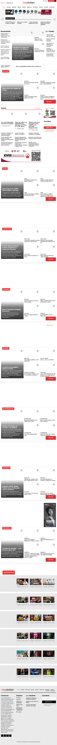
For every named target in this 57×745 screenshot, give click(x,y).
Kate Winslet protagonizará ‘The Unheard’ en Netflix (47, 554)
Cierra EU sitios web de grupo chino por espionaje (50, 35)
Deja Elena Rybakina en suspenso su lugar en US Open (47, 479)
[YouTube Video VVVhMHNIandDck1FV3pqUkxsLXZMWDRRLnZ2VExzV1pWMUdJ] (35, 654)
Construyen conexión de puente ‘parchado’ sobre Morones (32, 241)
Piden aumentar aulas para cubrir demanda (47, 256)
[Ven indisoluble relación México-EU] (48, 308)
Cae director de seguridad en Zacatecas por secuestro (50, 45)
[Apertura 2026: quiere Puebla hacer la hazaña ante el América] (12, 483)
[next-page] (54, 19)
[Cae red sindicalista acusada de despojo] (7, 116)
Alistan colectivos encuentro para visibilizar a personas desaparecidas (34, 125)
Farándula (26, 538)
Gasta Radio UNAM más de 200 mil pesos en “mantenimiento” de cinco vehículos (47, 375)
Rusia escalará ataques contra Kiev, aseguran (47, 420)
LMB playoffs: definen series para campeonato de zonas (31, 479)
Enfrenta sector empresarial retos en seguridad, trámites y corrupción (34, 144)
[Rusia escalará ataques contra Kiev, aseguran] (48, 413)
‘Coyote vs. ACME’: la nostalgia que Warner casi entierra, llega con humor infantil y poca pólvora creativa (31, 555)
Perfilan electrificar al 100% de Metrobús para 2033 (31, 194)
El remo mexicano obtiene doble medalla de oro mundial (47, 494)
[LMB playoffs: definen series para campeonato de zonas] (32, 472)
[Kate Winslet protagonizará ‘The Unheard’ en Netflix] (48, 547)
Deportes (26, 477)
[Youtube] (55, 66)
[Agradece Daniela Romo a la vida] (48, 533)
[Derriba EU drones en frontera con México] (23, 45)
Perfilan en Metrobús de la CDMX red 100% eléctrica (46, 180)
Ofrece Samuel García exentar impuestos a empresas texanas (10, 247)
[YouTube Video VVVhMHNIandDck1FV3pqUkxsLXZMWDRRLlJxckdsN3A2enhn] (48, 654)
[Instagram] (51, 66)
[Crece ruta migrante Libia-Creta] (32, 427)
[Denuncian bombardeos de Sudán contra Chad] (32, 413)
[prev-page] (2, 19)
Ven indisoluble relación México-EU (46, 315)
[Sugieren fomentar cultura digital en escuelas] (32, 90)
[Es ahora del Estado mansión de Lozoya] (40, 45)
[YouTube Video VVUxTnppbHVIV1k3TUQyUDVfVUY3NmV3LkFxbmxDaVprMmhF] (35, 672)
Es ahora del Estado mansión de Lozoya (33, 22)
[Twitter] (53, 66)
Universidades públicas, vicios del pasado (31, 360)
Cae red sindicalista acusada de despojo (7, 123)
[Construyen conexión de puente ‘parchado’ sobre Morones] (32, 233)
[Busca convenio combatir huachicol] (12, 304)
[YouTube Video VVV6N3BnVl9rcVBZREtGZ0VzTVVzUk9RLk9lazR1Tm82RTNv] (48, 636)
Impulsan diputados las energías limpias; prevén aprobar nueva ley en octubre (21, 139)
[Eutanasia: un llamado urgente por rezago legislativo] (48, 76)
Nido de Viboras (44, 358)
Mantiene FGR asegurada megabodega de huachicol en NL (47, 241)
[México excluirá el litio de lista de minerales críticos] (48, 294)
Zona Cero (42, 372)
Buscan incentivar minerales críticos (31, 315)
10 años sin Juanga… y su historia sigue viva (11, 549)
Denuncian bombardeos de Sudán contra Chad (30, 420)
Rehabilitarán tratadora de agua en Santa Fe (30, 180)
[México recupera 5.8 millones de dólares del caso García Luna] (48, 90)
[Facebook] (48, 66)
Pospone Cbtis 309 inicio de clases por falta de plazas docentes (7, 143)
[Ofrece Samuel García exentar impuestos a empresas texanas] (12, 244)
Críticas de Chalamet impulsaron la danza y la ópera (31, 540)
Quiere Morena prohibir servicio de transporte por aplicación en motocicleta (46, 195)
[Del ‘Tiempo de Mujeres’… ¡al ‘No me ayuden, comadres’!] (32, 367)
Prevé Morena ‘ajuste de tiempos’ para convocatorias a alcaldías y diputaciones (21, 144)
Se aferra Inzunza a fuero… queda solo (5, 46)
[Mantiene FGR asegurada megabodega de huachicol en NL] (48, 233)
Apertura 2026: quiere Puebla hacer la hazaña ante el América (10, 487)
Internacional (27, 418)
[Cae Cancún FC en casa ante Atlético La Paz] (32, 486)
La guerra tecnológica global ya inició (10, 368)
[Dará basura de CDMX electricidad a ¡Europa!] (12, 183)
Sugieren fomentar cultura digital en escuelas (30, 97)
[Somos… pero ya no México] (48, 353)
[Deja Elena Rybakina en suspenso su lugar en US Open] (48, 472)
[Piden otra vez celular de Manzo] (40, 33)
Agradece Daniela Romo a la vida (47, 540)
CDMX (25, 178)
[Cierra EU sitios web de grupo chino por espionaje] (48, 427)
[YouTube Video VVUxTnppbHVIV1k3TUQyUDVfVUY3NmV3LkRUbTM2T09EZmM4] (48, 672)
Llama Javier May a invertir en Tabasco (19, 134)
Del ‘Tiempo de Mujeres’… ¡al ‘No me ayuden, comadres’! (31, 374)
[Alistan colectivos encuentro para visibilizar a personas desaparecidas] (35, 116)
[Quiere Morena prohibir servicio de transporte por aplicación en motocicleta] (48, 187)
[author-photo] (2, 126)
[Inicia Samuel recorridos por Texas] (32, 249)
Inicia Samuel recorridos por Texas (31, 256)
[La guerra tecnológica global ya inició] (12, 363)
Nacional (37, 37)
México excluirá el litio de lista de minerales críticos (47, 301)
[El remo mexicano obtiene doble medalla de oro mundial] (48, 486)
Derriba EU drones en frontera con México (10, 22)
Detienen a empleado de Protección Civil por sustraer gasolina (50, 50)
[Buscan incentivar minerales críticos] (32, 308)
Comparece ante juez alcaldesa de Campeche (34, 134)
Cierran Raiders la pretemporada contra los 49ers (50, 55)
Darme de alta (49, 127)
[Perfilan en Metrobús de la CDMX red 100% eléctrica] (48, 173)
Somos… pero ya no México (47, 359)
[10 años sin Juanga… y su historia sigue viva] (12, 543)
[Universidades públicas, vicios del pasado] (32, 353)
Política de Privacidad (50, 131)
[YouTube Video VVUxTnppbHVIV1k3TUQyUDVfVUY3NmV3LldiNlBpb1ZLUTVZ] (22, 672)
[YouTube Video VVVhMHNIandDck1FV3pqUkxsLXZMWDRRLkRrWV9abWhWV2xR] (22, 654)
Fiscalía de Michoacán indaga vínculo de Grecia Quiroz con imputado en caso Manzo (5, 52)
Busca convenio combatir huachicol (11, 310)
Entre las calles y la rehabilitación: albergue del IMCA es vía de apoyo (21, 124)
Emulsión (26, 358)
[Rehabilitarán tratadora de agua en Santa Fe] (32, 173)
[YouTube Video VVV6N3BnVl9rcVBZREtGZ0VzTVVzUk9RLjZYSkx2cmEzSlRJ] (22, 636)
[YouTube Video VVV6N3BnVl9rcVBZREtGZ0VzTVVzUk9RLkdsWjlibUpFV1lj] (35, 636)
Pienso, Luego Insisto (29, 372)
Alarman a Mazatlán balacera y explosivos (50, 40)
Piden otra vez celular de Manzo (22, 22)
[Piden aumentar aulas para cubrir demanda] (48, 249)
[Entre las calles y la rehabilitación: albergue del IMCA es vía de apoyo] (21, 116)
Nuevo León (27, 238)
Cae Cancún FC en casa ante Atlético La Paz (31, 494)
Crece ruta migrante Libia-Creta (30, 434)
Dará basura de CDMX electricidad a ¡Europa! (10, 189)
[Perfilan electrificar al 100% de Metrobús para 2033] (32, 187)
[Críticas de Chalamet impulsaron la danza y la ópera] (32, 533)
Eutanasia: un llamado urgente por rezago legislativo (46, 23)
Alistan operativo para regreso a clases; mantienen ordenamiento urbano (7, 139)
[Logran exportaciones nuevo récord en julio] (32, 294)
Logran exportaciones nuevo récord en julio (31, 301)
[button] (9, 2)
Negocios (26, 299)
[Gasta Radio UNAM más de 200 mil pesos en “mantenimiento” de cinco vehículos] (48, 367)
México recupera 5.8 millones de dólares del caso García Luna (47, 98)
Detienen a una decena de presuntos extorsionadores (35, 138)
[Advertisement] (28, 215)
